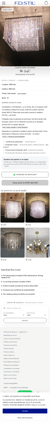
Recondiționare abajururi (12, 362)
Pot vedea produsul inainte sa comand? (19, 294)
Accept (25, 411)
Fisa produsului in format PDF (25, 74)
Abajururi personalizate (11, 358)
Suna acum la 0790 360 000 (25, 183)
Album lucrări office (10, 375)
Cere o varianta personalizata (13, 137)
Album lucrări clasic (10, 378)
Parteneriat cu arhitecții (11, 372)
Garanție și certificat (10, 345)
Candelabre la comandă (11, 368)
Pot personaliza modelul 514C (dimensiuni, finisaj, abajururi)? (22, 276)
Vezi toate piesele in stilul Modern (15, 127)
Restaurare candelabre (11, 365)
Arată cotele (7, 9)
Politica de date (9, 348)
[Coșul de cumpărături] (46, 3)
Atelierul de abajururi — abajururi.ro (15, 332)
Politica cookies (9, 352)
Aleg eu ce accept (38, 405)
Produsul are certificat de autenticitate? (19, 290)
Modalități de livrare (10, 335)
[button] (25, 163)
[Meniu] (3, 3)
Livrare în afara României (12, 338)
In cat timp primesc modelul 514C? (17, 282)
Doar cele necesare (25, 418)
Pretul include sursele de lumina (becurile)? (20, 286)
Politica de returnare (10, 342)
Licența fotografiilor (11, 383)
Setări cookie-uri (9, 355)
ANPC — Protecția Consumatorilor (16, 387)
